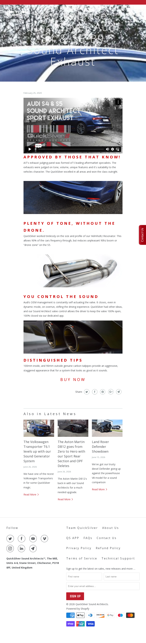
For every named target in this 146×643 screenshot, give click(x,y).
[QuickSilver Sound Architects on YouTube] (33, 538)
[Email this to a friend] (118, 391)
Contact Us (107, 538)
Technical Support (118, 558)
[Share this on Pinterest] (102, 391)
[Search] (127, 14)
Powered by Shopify (77, 608)
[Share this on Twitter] (86, 391)
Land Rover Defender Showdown (100, 446)
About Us (110, 528)
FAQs (88, 538)
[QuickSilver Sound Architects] (17, 14)
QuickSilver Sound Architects (91, 604)
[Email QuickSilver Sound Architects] (33, 548)
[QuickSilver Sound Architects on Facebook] (22, 538)
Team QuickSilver (82, 528)
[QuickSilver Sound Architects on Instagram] (10, 548)
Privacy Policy (79, 548)
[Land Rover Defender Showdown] (107, 428)
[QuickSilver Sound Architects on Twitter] (10, 538)
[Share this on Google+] (110, 391)
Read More (30, 494)
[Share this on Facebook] (94, 391)
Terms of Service (81, 558)
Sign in (118, 14)
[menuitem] (48, 14)
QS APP (72, 538)
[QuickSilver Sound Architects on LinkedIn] (22, 548)
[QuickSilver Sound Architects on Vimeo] (45, 538)
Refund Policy (108, 548)
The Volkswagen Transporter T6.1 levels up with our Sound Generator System (37, 451)
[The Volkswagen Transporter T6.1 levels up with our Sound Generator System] (39, 428)
